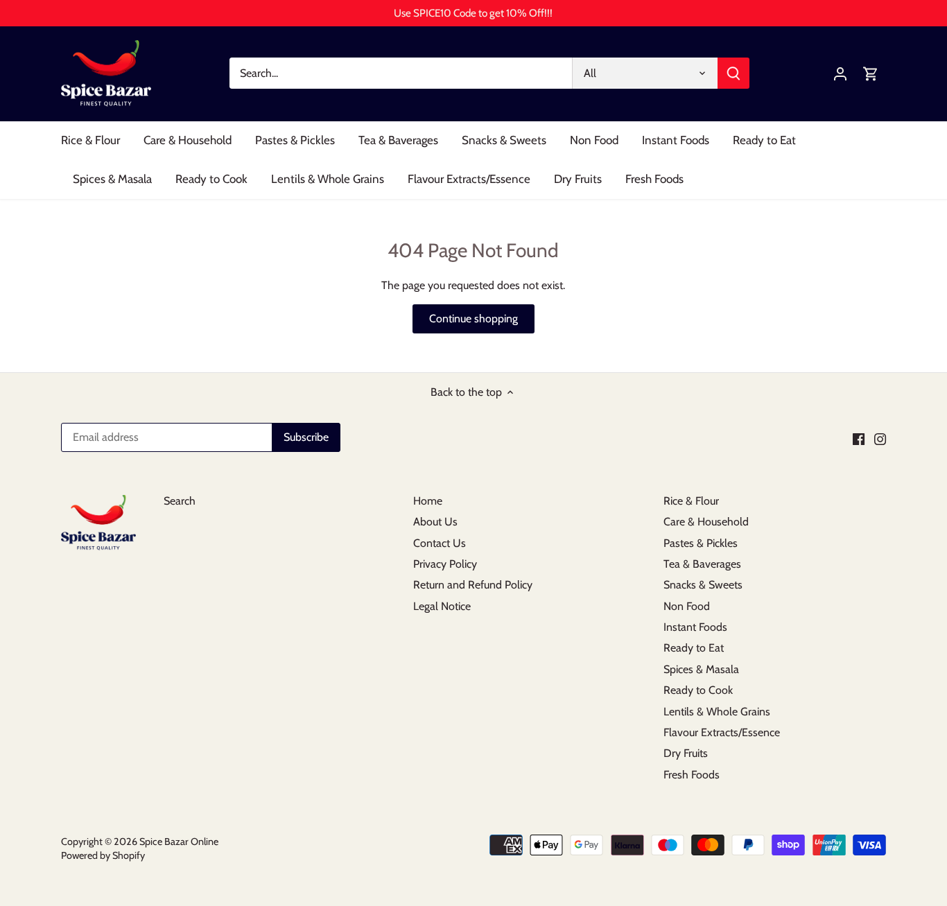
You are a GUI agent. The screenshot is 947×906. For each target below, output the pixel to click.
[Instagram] (758, 837)
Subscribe (851, 792)
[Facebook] (737, 837)
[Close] (900, 669)
